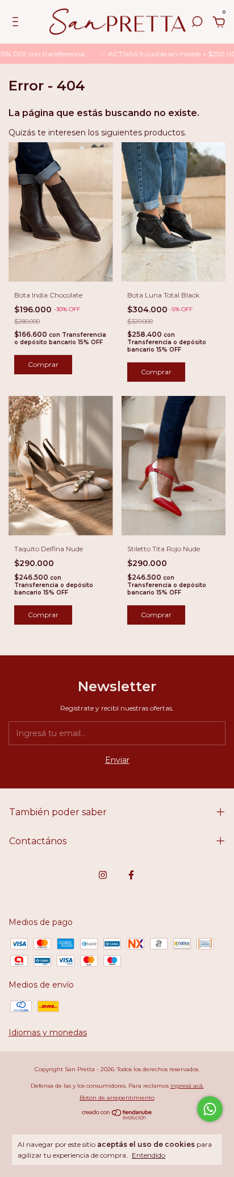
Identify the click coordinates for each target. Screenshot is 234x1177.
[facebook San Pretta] (131, 874)
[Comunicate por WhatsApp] (210, 1109)
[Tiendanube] (117, 1117)
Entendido (148, 1155)
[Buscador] (197, 23)
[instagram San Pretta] (102, 874)
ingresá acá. (187, 1085)
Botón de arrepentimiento (117, 1097)
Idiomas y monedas (48, 1032)
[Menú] (17, 23)
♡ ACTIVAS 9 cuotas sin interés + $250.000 (161, 53)
